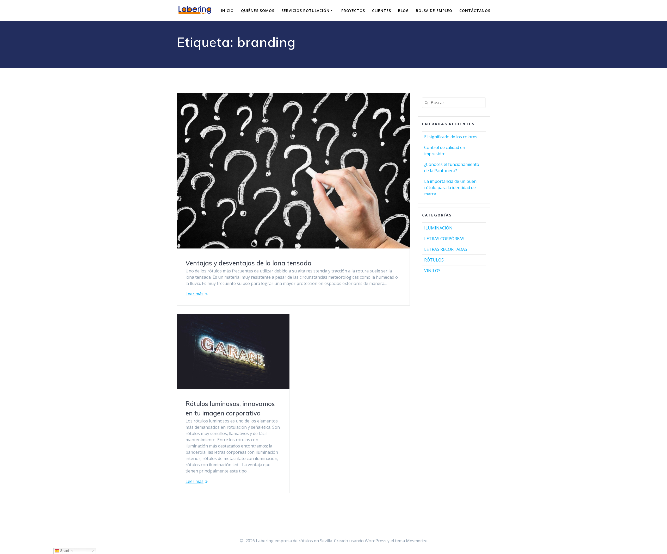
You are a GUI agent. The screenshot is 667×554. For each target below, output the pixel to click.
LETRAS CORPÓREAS (444, 238)
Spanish (65, 551)
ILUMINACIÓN (438, 228)
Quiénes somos (257, 10)
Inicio (227, 10)
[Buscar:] (454, 102)
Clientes (381, 10)
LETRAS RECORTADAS (445, 249)
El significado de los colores (450, 137)
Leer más (194, 294)
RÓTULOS (434, 260)
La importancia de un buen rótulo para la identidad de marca (450, 187)
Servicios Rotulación (305, 10)
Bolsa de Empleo (434, 10)
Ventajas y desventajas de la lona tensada (249, 263)
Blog (403, 10)
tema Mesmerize (411, 541)
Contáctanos (474, 10)
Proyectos (353, 10)
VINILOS (432, 270)
